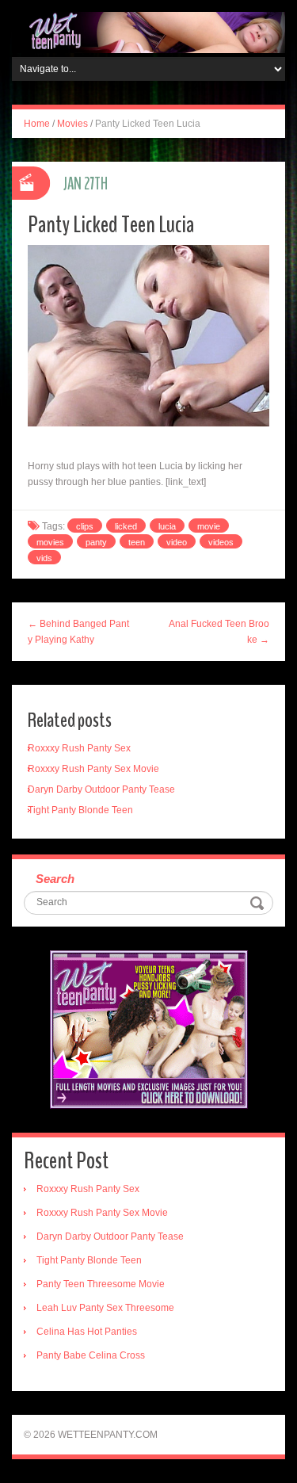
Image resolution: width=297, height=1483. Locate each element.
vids (44, 558)
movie (208, 526)
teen (136, 542)
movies (50, 542)
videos (221, 542)
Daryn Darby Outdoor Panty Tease (101, 789)
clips (84, 526)
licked (126, 526)
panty (96, 542)
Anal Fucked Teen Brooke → (219, 631)
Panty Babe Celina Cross (90, 1355)
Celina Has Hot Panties (86, 1331)
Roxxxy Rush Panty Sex (79, 748)
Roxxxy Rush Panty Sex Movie (93, 768)
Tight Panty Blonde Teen (80, 810)
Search (55, 878)
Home (37, 123)
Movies (72, 123)
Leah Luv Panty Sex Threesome (105, 1307)
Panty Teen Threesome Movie (100, 1284)
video (176, 542)
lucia (167, 526)
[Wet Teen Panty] (148, 31)
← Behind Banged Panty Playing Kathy (78, 631)
